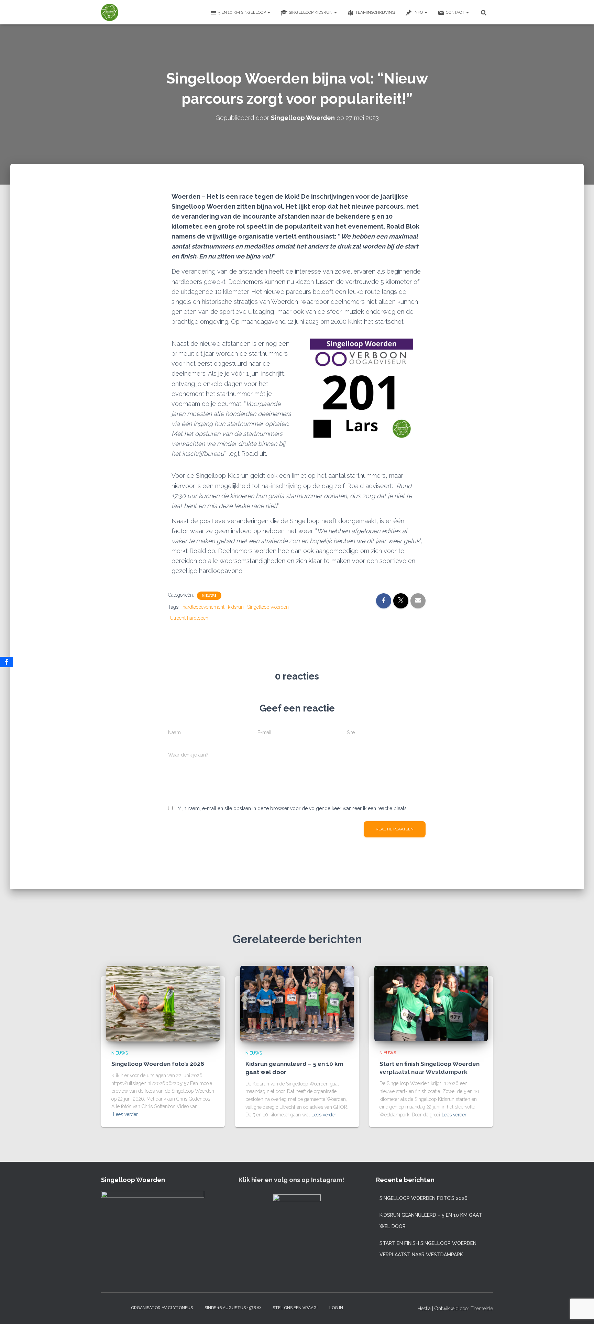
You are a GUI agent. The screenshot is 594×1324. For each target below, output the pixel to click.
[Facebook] (6, 662)
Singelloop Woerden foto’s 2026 (157, 1063)
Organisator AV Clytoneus (162, 1307)
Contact (455, 12)
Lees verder (125, 1114)
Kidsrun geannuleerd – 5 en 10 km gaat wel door (431, 1220)
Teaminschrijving (375, 12)
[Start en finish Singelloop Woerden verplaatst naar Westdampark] (431, 1003)
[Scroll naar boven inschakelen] (580, 1310)
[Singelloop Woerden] (109, 12)
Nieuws (209, 595)
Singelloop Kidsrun (311, 12)
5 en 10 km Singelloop (242, 12)
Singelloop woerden (268, 607)
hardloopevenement (203, 607)
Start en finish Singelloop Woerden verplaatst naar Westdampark (428, 1249)
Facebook (118, 1307)
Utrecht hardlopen (189, 618)
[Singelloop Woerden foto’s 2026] (163, 1003)
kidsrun (236, 607)
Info (419, 12)
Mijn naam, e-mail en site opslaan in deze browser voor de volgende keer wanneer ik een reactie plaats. (292, 808)
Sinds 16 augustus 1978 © (233, 1307)
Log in (336, 1307)
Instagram (106, 1307)
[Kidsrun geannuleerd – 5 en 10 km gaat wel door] (297, 1003)
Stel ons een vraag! (295, 1307)
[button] (268, 12)
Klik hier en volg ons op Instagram (290, 1179)
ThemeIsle (482, 1308)
